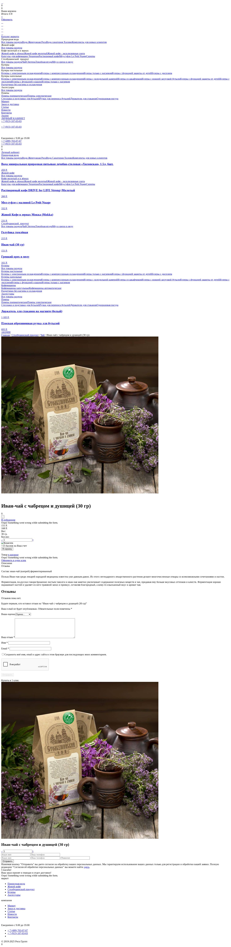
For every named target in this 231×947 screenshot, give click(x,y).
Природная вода (10, 155)
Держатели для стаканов (83, 98)
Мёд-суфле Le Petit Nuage (72, 56)
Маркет (5, 101)
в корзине (13, 554)
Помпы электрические (39, 95)
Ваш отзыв (8, 637)
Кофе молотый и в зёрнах (15, 178)
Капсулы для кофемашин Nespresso (20, 56)
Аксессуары (7, 293)
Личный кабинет (10, 152)
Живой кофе (7, 172)
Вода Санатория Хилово (59, 158)
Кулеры (5, 265)
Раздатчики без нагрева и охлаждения (21, 84)
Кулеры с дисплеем (161, 73)
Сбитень (30, 62)
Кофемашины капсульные (15, 288)
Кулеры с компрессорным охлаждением (62, 73)
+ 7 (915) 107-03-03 (11, 121)
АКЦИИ (6, 332)
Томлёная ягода (43, 62)
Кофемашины (8, 285)
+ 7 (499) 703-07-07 (11, 141)
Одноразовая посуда (107, 98)
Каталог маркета (10, 36)
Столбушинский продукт (15, 223)
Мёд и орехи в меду (62, 62)
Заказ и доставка (10, 104)
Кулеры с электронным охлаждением (21, 73)
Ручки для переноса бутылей (55, 98)
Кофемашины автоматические (45, 288)
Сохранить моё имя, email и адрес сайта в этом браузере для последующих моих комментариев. (55, 654)
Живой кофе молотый (35, 53)
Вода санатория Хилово (59, 42)
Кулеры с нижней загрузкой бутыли (161, 79)
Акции (5, 115)
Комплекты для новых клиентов (89, 42)
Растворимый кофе (49, 56)
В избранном (8, 520)
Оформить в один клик (13, 560)
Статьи (5, 107)
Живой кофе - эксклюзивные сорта (66, 53)
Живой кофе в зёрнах (12, 53)
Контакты (6, 112)
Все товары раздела (11, 42)
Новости (6, 110)
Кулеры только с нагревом (98, 73)
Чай (24, 62)
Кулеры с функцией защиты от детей (131, 73)
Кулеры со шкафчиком (130, 79)
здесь (86, 867)
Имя (4, 642)
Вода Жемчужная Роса (34, 42)
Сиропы (90, 56)
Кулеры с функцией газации (26, 81)
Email (5, 648)
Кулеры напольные (11, 277)
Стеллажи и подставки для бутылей (20, 98)
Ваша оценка (8, 614)
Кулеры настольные (11, 271)
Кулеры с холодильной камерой (101, 79)
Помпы (5, 299)
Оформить (6, 19)
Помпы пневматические (14, 95)
